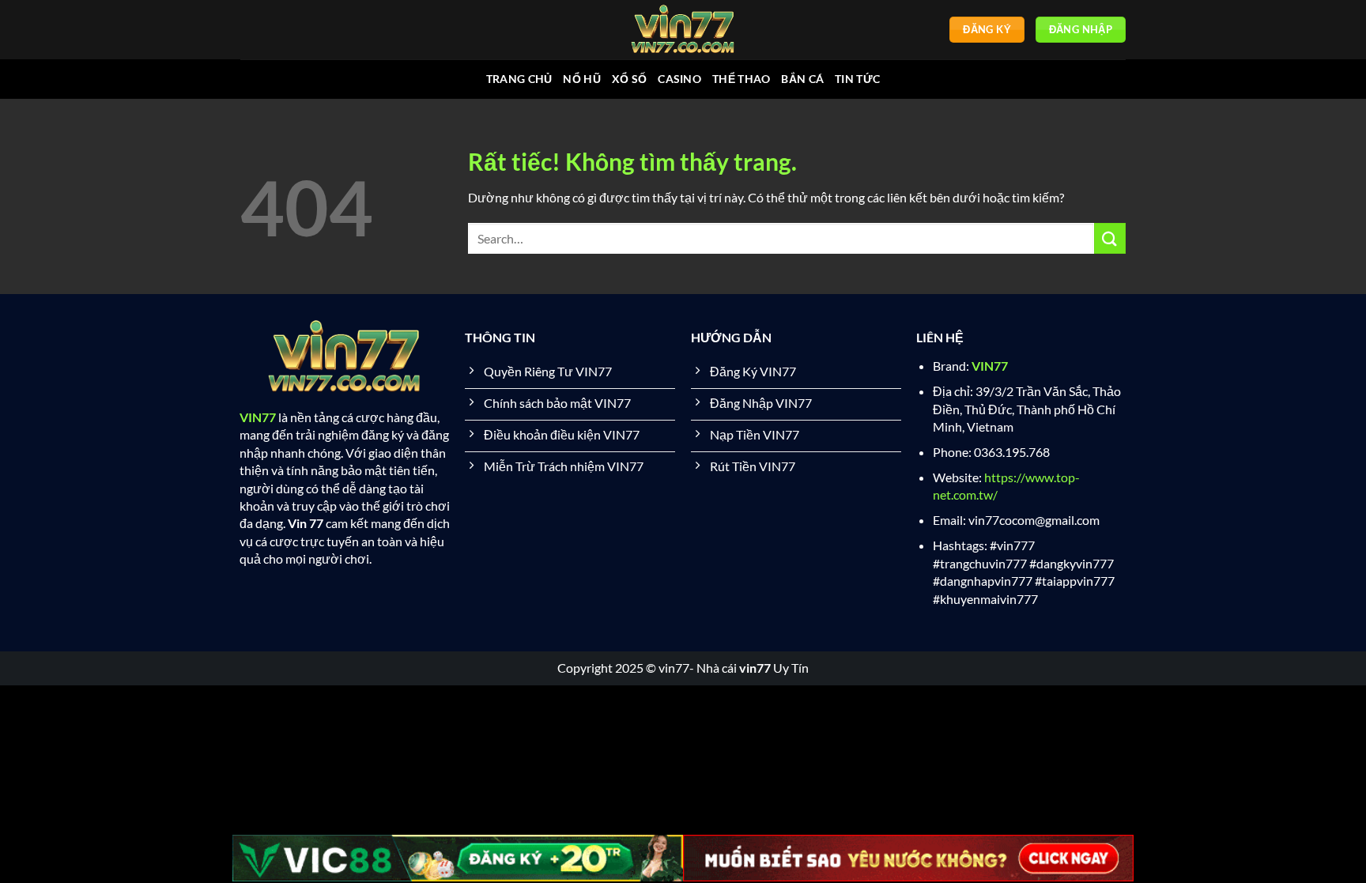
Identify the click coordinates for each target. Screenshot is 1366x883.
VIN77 (258, 417)
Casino (679, 78)
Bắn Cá (802, 78)
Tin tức (857, 78)
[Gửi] (1110, 238)
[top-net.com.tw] (683, 29)
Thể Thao (741, 78)
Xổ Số (629, 78)
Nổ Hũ (581, 78)
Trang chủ (519, 78)
